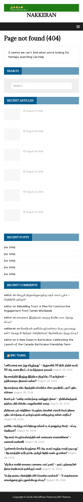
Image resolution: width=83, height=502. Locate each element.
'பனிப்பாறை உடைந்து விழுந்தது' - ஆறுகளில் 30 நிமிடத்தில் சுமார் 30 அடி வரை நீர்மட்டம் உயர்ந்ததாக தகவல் (41, 367)
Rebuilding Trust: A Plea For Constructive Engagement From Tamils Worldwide (37, 308)
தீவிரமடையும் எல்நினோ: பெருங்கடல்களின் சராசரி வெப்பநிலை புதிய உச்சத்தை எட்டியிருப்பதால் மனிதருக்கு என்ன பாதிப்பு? (39, 412)
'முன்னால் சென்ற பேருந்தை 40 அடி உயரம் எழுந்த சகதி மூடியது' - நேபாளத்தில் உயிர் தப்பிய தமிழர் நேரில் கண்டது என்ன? (41, 450)
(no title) (9, 247)
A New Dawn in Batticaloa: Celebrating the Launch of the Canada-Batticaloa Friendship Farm (38, 341)
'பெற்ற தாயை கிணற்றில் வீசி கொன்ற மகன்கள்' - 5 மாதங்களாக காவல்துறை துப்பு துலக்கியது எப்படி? (41, 477)
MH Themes (64, 497)
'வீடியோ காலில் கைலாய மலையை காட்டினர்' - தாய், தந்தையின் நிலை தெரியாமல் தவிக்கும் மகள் (40, 466)
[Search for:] (41, 85)
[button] (77, 26)
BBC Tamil (18, 355)
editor (8, 295)
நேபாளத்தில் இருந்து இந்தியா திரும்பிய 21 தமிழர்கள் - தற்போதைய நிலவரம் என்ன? (35, 378)
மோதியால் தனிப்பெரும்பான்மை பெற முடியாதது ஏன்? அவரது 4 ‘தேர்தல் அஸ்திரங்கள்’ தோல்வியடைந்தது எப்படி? (41, 330)
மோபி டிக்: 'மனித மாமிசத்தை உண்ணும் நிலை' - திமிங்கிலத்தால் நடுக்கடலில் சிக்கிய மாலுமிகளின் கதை (40, 401)
